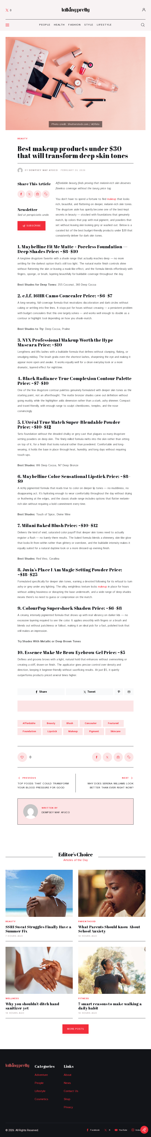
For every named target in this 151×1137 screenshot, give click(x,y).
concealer (90, 723)
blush (69, 723)
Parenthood (87, 921)
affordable (29, 723)
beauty (51, 723)
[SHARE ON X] (29, 194)
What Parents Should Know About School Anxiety (109, 929)
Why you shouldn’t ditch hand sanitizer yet (32, 1006)
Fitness (83, 998)
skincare (115, 731)
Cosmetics (41, 1099)
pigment (94, 731)
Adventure (41, 1075)
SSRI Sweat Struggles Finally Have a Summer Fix (38, 929)
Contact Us (71, 1091)
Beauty (22, 138)
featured (113, 723)
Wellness (12, 998)
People (39, 1083)
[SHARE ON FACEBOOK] (21, 194)
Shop (67, 1099)
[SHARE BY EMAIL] (37, 194)
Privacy (68, 1107)
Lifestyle (40, 1091)
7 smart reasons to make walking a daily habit (110, 1006)
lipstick (52, 731)
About (67, 1075)
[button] (46, 194)
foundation (29, 731)
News (67, 1083)
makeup (111, 199)
